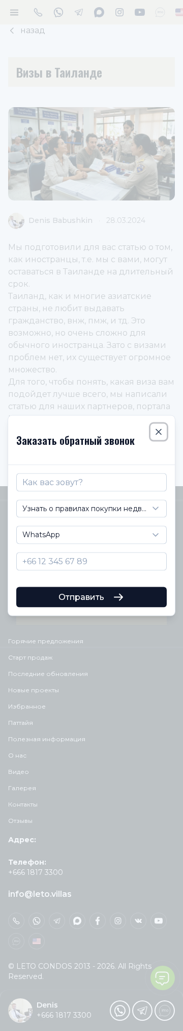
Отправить (81, 597)
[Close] (158, 431)
